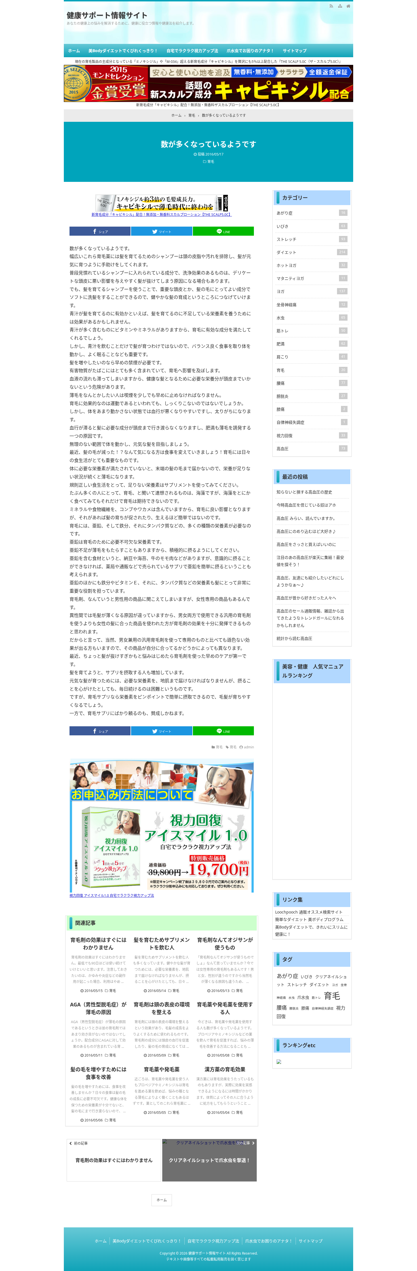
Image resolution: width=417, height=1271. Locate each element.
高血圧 (311, 448)
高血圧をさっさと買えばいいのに (306, 544)
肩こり (311, 356)
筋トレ (311, 330)
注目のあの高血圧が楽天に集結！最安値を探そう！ (310, 561)
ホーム (74, 50)
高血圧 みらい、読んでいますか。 (307, 518)
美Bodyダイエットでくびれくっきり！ (123, 50)
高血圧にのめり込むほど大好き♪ (306, 531)
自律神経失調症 (311, 422)
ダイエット (311, 252)
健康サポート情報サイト (107, 15)
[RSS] (331, 5)
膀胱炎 (311, 396)
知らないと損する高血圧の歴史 (304, 492)
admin (249, 747)
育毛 (210, 161)
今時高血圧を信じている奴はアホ (306, 505)
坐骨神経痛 (311, 304)
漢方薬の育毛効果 (225, 1069)
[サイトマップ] (340, 5)
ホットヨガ (311, 265)
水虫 (311, 317)
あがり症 (311, 213)
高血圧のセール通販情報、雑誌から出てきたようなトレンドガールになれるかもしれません (310, 618)
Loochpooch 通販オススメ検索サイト (309, 912)
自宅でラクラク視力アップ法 (192, 50)
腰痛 (311, 383)
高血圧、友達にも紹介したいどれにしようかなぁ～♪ (310, 581)
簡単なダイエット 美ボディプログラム (309, 919)
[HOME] (348, 5)
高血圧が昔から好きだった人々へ (306, 598)
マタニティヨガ (311, 278)
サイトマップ (295, 50)
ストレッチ (311, 239)
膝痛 (311, 409)
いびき (311, 226)
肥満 (311, 343)
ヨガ (311, 291)
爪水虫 (303, 997)
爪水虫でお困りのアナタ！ (250, 50)
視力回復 (311, 435)
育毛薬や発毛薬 (162, 1069)
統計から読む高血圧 (294, 638)
